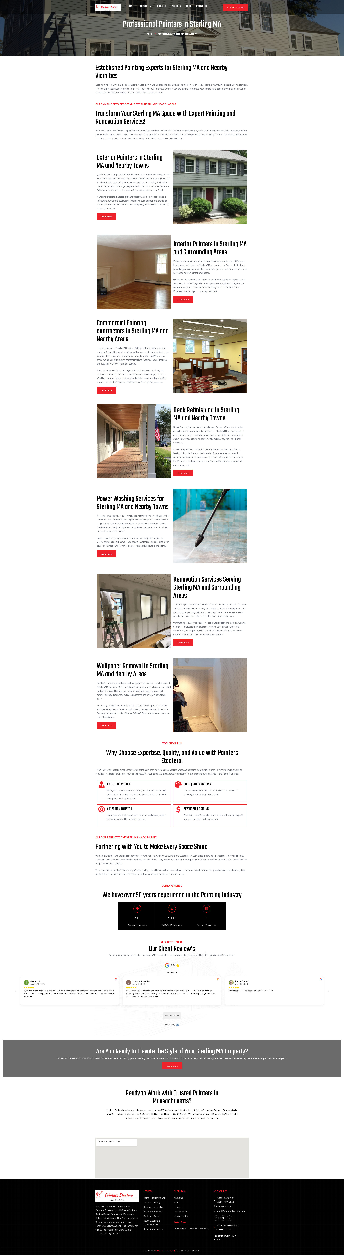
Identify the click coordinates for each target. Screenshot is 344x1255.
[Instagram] (229, 1218)
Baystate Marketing (165, 1250)
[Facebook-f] (216, 1218)
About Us (161, 6)
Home (131, 6)
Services (143, 6)
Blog (188, 6)
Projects (176, 6)
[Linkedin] (222, 1218)
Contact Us (201, 6)
